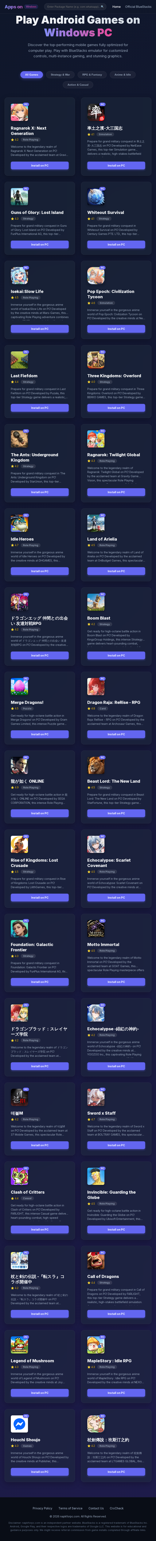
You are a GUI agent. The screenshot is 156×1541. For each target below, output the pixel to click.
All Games (31, 74)
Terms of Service (70, 1508)
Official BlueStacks (138, 7)
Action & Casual (78, 84)
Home (116, 7)
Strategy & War (60, 74)
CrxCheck (116, 1508)
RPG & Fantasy (92, 74)
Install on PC (40, 165)
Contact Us (96, 1508)
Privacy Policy (42, 1508)
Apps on (20, 7)
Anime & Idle (123, 74)
